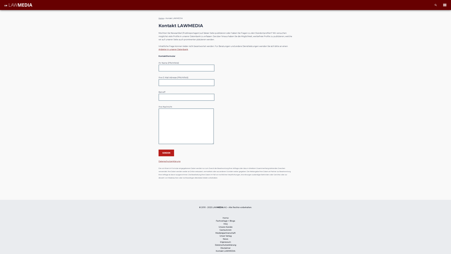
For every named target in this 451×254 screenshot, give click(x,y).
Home (161, 18)
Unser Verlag (226, 236)
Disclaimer (225, 248)
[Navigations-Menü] (444, 5)
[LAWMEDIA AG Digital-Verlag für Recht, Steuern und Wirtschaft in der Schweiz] (18, 5)
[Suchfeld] (436, 5)
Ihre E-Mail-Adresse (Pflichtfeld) (173, 77)
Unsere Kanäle (225, 227)
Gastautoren (225, 230)
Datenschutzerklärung (170, 161)
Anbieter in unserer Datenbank (173, 49)
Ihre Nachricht (165, 107)
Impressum (225, 242)
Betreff (162, 92)
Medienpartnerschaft (225, 233)
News (225, 239)
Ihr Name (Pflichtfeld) (169, 63)
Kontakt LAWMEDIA (225, 251)
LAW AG (219, 207)
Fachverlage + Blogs (225, 221)
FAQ (226, 224)
